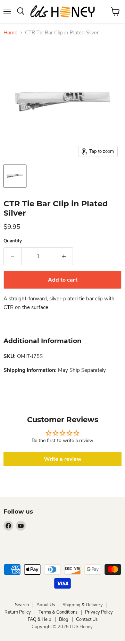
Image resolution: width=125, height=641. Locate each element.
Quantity (12, 241)
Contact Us (87, 619)
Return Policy (18, 612)
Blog (63, 619)
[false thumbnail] (15, 176)
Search (22, 605)
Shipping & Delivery (82, 605)
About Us (45, 605)
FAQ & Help (39, 619)
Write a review (63, 459)
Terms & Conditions (58, 612)
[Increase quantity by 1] (64, 256)
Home (10, 33)
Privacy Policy (99, 612)
